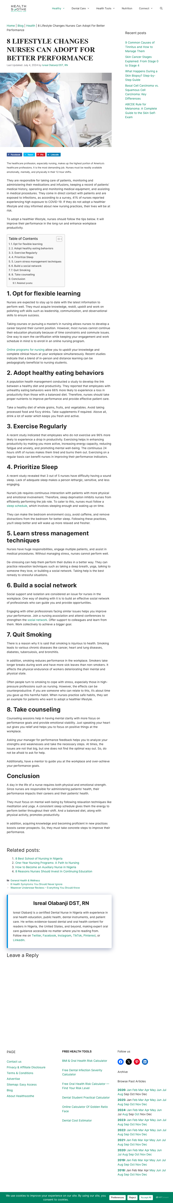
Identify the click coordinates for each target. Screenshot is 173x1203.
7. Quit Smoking (20, 270)
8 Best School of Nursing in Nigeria (39, 858)
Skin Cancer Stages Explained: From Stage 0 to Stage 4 (141, 61)
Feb (135, 1090)
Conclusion (18, 278)
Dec (144, 1104)
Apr (146, 1090)
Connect (144, 8)
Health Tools (103, 8)
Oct (132, 1104)
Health (30, 25)
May (153, 1090)
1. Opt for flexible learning (26, 244)
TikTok (77, 935)
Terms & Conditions (20, 1073)
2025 (121, 1100)
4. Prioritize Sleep (22, 257)
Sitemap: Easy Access (22, 1084)
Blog (20, 25)
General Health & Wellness (25, 880)
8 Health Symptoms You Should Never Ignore (36, 884)
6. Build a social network (26, 266)
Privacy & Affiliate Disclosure (26, 1067)
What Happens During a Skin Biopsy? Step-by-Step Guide (141, 76)
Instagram (64, 935)
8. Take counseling (23, 274)
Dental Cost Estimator (77, 1120)
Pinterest (89, 935)
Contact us (14, 1061)
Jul (164, 1090)
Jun (159, 1090)
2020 (121, 1150)
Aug (120, 1094)
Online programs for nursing (25, 349)
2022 (121, 1130)
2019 (121, 1160)
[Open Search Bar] (161, 8)
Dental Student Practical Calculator (86, 1097)
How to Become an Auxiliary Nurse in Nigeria (45, 867)
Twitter (36, 935)
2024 (121, 1110)
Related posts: (25, 283)
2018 (121, 1170)
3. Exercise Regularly (24, 252)
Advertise (13, 1078)
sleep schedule (17, 505)
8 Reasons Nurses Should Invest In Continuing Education (53, 871)
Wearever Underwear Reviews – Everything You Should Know (45, 887)
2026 (121, 1090)
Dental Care (79, 8)
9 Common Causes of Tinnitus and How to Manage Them (140, 47)
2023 (121, 1120)
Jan (129, 1090)
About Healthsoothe (20, 1096)
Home (11, 25)
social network (37, 620)
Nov (138, 1104)
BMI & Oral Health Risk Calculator (84, 1060)
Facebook (49, 935)
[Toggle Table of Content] (57, 239)
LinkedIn (18, 940)
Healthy (56, 8)
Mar (141, 1090)
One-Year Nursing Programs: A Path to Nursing (47, 862)
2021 (121, 1140)
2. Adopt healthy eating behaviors (32, 248)
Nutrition (127, 8)
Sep (126, 1104)
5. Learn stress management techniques (36, 261)
